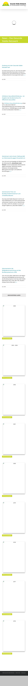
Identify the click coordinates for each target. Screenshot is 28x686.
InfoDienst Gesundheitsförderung (13, 103)
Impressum (23, 672)
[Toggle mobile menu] (25, 6)
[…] (24, 75)
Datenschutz (17, 672)
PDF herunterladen (7, 338)
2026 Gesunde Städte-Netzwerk (8, 672)
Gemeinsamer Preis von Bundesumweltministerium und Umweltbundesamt (11, 193)
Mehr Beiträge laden (14, 295)
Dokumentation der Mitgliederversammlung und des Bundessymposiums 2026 (11, 270)
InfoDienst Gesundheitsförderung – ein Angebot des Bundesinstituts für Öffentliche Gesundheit (13, 98)
